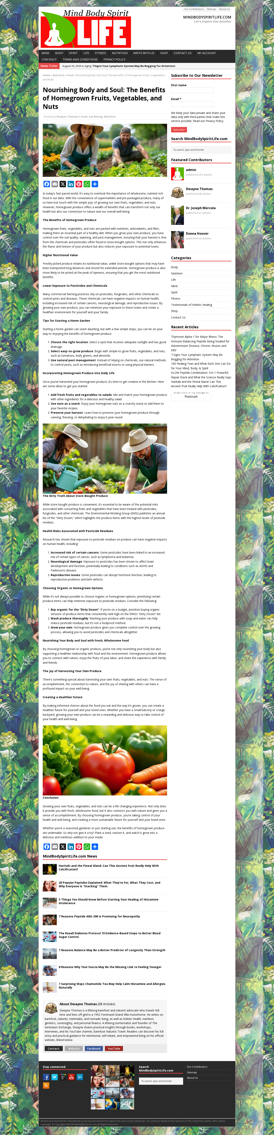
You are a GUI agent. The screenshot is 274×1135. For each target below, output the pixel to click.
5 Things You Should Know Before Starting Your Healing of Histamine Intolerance (108, 901)
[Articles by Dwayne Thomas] (177, 197)
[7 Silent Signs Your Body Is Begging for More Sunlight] (113, 1107)
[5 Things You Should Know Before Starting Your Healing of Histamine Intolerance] (50, 906)
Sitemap (211, 9)
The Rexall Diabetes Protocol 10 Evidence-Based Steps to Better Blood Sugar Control (109, 935)
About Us (224, 9)
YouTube (114, 1048)
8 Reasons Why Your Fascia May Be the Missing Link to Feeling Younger (110, 967)
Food (84, 116)
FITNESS (100, 53)
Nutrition (58, 75)
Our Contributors (194, 9)
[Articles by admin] (177, 178)
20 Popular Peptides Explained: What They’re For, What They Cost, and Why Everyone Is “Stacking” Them (109, 884)
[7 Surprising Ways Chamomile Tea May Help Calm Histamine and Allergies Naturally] (50, 990)
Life (173, 279)
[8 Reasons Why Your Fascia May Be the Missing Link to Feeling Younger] (50, 973)
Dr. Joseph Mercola (201, 208)
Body (174, 267)
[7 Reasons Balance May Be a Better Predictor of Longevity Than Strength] (50, 956)
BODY (59, 53)
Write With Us (143, 53)
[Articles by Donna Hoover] (177, 246)
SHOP (164, 53)
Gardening (96, 116)
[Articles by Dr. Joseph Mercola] (177, 222)
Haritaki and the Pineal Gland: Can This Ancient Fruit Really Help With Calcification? (109, 867)
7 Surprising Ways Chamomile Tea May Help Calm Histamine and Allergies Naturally (112, 985)
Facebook (93, 1048)
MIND (45, 53)
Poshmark (191, 396)
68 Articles (106, 1004)
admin (191, 170)
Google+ (5, 1133)
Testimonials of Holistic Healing (191, 305)
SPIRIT (73, 53)
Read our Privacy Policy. (208, 121)
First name (179, 85)
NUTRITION (120, 53)
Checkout (49, 59)
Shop (174, 311)
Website (73, 1048)
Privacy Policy (114, 59)
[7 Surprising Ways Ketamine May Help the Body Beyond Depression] (127, 1107)
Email (176, 99)
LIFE (86, 53)
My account (206, 53)
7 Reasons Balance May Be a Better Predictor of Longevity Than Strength (112, 950)
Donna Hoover (197, 233)
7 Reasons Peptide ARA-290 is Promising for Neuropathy (99, 916)
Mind (174, 286)
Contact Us (183, 53)
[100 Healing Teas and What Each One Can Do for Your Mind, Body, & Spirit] (98, 1073)
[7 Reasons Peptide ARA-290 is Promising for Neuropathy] (50, 923)
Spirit (174, 292)
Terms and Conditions (80, 59)
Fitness (175, 298)
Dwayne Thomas (67, 116)
